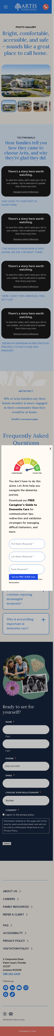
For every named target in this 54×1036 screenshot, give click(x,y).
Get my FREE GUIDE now (23, 577)
